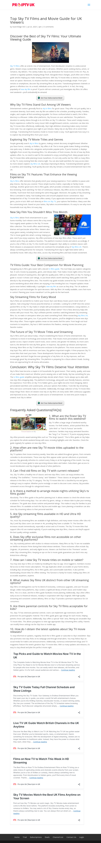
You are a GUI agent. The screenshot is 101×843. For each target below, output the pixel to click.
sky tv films (47, 108)
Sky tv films (14, 181)
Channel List (58, 837)
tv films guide (53, 269)
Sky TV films (15, 66)
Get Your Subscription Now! (51, 98)
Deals (47, 837)
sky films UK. (77, 247)
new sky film (26, 89)
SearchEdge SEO (19, 27)
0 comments (49, 27)
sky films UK (35, 164)
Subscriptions (36, 837)
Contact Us (71, 837)
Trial (25, 837)
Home (16, 837)
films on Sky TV (50, 201)
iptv (40, 27)
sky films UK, (83, 315)
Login (81, 837)
